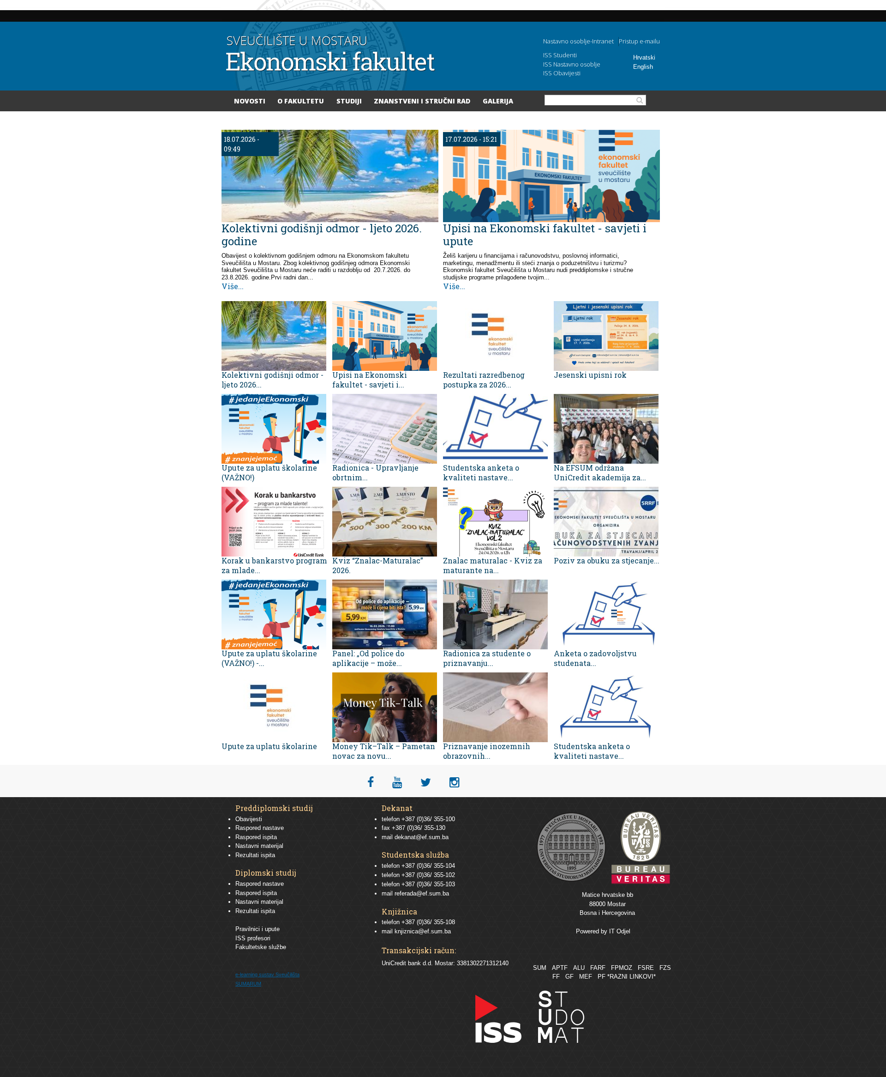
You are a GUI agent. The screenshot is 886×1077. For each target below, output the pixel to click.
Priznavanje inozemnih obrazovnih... (486, 751)
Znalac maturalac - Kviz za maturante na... (492, 565)
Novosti (249, 101)
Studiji (349, 101)
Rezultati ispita (255, 855)
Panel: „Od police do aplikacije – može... (368, 658)
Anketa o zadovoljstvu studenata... (595, 658)
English (643, 66)
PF (601, 976)
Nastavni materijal (259, 845)
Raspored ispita (256, 837)
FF (556, 976)
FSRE (646, 967)
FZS (665, 967)
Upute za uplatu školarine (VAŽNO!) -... (269, 658)
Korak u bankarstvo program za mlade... (274, 565)
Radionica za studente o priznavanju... (487, 658)
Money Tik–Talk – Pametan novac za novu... (383, 751)
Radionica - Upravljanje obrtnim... (375, 472)
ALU (579, 967)
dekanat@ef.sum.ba (422, 837)
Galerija (498, 101)
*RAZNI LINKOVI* (631, 976)
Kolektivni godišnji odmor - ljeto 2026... (272, 379)
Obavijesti (248, 819)
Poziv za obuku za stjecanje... (606, 560)
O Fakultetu (300, 101)
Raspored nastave (259, 827)
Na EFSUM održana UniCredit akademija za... (600, 472)
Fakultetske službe (260, 947)
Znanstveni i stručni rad (422, 101)
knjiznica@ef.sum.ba (423, 931)
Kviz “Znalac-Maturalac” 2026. (377, 565)
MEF (585, 976)
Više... (233, 286)
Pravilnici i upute (257, 929)
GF (569, 976)
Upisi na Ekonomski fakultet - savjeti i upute (545, 234)
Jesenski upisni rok (590, 375)
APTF (560, 967)
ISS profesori (252, 938)
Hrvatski (644, 57)
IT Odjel (619, 931)
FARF (597, 967)
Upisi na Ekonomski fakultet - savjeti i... (369, 379)
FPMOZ (621, 967)
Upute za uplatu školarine (269, 746)
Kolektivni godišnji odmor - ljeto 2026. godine (322, 234)
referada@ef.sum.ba (422, 893)
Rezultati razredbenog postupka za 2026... (484, 379)
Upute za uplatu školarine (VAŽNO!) (269, 472)
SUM (539, 967)
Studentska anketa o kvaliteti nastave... (481, 472)
